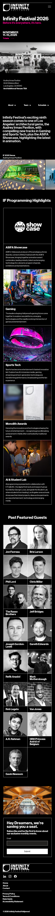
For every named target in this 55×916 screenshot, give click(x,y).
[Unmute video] (9, 70)
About (5, 886)
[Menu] (49, 6)
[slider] (27, 67)
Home (5, 883)
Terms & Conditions (11, 896)
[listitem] (22, 175)
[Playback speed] (43, 70)
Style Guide (7, 899)
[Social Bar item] (4, 876)
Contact (6, 888)
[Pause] (4, 70)
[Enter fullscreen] (50, 70)
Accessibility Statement (13, 901)
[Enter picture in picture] (47, 70)
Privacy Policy (9, 894)
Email (9, 838)
